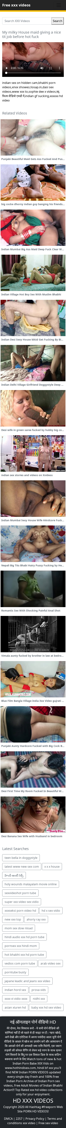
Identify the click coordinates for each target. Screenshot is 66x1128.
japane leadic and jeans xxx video (27, 981)
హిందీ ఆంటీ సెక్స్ (14, 875)
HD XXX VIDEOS (33, 1100)
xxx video (29, 1123)
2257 (19, 1119)
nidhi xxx (39, 999)
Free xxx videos (16, 5)
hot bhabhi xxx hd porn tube (24, 955)
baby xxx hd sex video (46, 1007)
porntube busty (15, 972)
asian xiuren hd (15, 1007)
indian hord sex (15, 990)
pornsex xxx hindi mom (21, 946)
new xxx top (13, 919)
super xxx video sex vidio (22, 902)
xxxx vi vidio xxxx (16, 999)
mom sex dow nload (19, 928)
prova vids (39, 990)
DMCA (8, 1119)
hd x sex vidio (51, 911)
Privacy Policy (34, 1119)
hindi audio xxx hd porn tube (24, 937)
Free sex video (48, 1123)
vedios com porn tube (20, 963)
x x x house (52, 867)
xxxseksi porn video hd (20, 911)
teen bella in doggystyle (21, 858)
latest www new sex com (22, 867)
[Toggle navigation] (59, 5)
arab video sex (50, 963)
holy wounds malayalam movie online (31, 884)
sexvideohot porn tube (20, 893)
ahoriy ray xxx (36, 919)
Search (57, 21)
